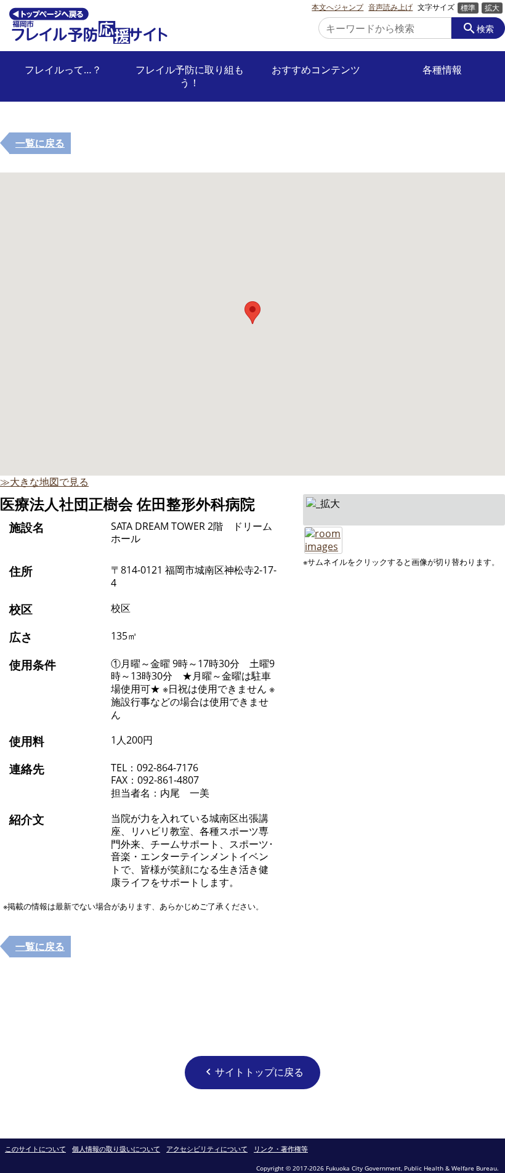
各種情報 (442, 69)
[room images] (323, 533)
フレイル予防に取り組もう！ (189, 76)
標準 (468, 7)
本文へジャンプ (337, 7)
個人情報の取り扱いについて (116, 1149)
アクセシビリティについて (207, 1149)
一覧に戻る (40, 143)
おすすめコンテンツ (316, 69)
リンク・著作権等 (281, 1149)
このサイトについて (35, 1149)
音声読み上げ (390, 7)
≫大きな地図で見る (44, 482)
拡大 (492, 7)
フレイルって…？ (63, 69)
